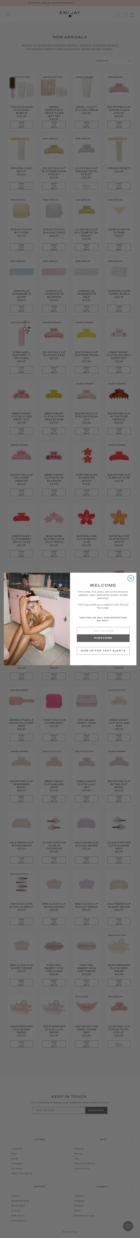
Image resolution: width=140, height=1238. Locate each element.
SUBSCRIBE (103, 638)
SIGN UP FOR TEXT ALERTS (103, 650)
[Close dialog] (131, 578)
